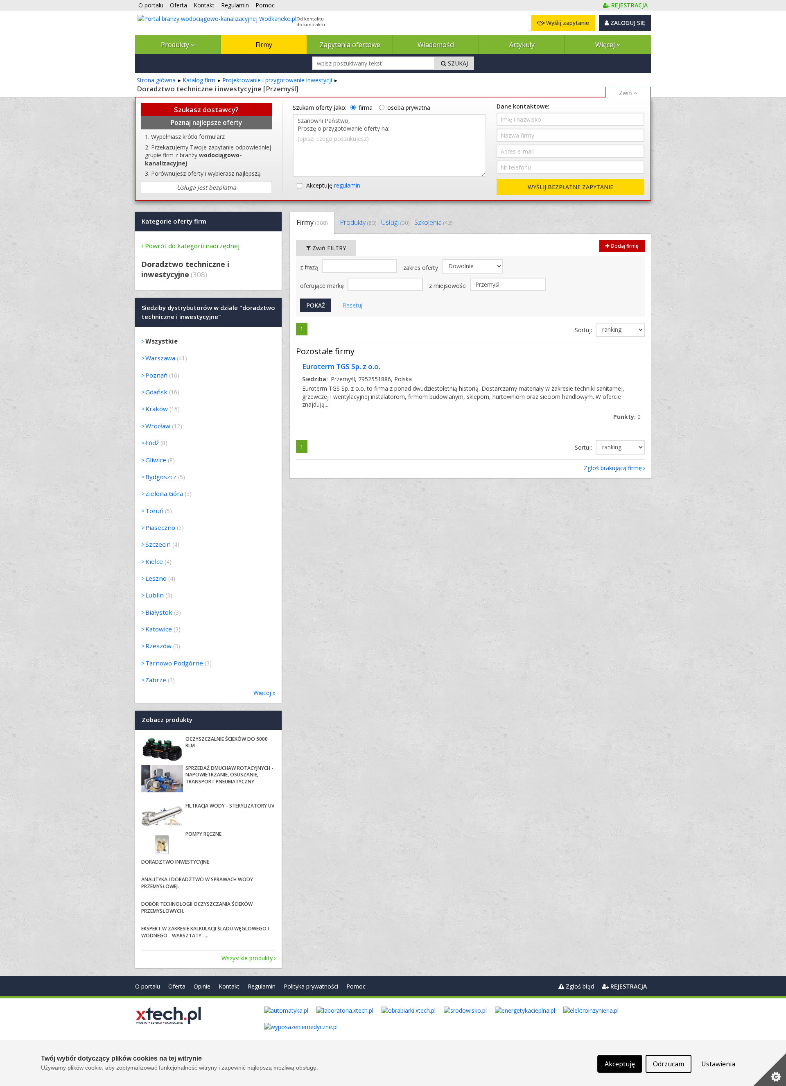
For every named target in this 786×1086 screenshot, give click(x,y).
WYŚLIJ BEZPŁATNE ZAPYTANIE (570, 187)
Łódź (152, 443)
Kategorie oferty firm (174, 221)
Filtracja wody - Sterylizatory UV (229, 805)
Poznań (156, 375)
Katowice (158, 629)
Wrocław (157, 426)
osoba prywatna (408, 107)
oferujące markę (323, 286)
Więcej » (264, 693)
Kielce (154, 561)
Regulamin (262, 986)
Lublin (154, 595)
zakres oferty (421, 268)
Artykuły (522, 44)
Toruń (154, 511)
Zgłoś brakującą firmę (613, 468)
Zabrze (155, 680)
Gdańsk (156, 392)
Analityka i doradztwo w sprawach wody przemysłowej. (197, 883)
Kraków (156, 409)
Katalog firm (199, 80)
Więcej (606, 44)
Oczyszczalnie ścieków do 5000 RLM (226, 742)
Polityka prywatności (311, 986)
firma (366, 107)
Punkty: (627, 417)
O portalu (147, 986)
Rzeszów (158, 646)
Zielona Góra (164, 493)
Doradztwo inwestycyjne (175, 861)
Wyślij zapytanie (566, 23)
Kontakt (229, 986)
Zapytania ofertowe (350, 44)
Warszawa (160, 358)
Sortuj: (584, 330)
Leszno (156, 578)
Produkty (176, 44)
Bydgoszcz (160, 477)
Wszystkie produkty (247, 958)
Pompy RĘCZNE (203, 833)
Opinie (202, 986)
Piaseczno (160, 527)
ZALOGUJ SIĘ (627, 23)
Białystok (158, 612)
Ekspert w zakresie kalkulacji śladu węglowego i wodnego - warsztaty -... (205, 932)
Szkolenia (433, 222)
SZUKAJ (457, 63)
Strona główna (156, 80)
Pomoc (356, 986)
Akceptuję (333, 185)
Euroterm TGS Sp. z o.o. (341, 366)
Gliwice (155, 460)
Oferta (176, 986)
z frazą (310, 267)
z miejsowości (448, 286)
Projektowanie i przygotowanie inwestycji (277, 80)
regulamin (347, 185)
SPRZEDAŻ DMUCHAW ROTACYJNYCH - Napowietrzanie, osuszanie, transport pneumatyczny (229, 775)
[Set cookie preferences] (769, 1069)
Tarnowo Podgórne (174, 663)
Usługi (395, 222)
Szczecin (158, 544)
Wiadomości (436, 44)
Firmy (263, 44)
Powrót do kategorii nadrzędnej (192, 246)
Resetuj (352, 305)
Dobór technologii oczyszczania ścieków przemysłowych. (197, 907)
